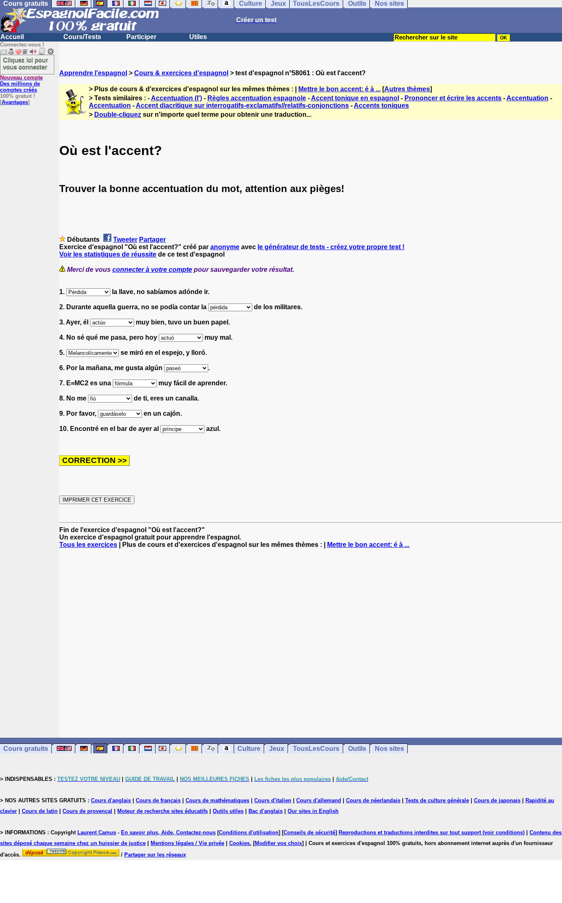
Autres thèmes (407, 89)
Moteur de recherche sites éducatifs (162, 811)
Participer (141, 36)
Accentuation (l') (176, 98)
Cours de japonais (497, 800)
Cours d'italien (272, 800)
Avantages (15, 102)
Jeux (276, 748)
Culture (248, 748)
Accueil (12, 36)
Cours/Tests (82, 36)
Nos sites (389, 748)
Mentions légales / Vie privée (187, 843)
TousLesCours (316, 748)
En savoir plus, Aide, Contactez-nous (168, 832)
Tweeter (125, 239)
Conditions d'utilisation (249, 832)
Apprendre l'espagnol (93, 72)
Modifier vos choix (278, 843)
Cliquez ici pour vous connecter (25, 63)
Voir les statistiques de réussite (107, 254)
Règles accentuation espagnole (256, 98)
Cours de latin (40, 811)
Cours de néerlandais (373, 800)
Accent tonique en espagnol (355, 98)
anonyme (224, 246)
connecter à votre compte (152, 269)
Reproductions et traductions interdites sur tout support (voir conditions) (432, 832)
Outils (357, 748)
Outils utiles (228, 811)
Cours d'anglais (111, 800)
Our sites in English (313, 811)
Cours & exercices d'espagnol (181, 72)
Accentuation (527, 98)
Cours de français (158, 800)
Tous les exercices (88, 544)
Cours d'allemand (318, 800)
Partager (152, 239)
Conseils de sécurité (309, 832)
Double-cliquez (117, 114)
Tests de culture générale (437, 800)
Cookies (239, 843)
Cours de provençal (87, 811)
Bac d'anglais (265, 811)
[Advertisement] (310, 643)
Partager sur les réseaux (155, 855)
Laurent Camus (96, 832)
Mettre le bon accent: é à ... (339, 89)
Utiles (198, 36)
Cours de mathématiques (217, 800)
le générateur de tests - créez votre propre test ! (331, 246)
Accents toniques (381, 105)
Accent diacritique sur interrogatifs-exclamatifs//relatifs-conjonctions (242, 105)
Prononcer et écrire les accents (453, 98)
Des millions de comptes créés (21, 83)
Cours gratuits (25, 748)
